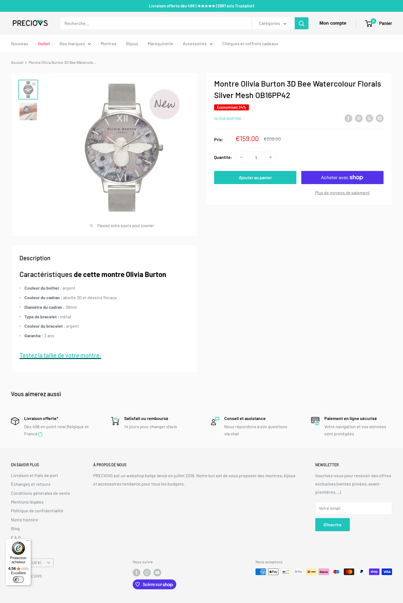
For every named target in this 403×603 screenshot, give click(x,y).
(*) (40, 433)
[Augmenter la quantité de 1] (270, 157)
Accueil (17, 62)
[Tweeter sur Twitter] (369, 118)
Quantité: (223, 157)
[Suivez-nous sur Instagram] (147, 572)
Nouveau (19, 43)
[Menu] (27, 542)
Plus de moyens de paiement (342, 192)
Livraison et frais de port (34, 475)
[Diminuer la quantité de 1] (241, 157)
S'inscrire (332, 524)
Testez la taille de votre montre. (60, 355)
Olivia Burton (227, 118)
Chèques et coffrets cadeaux (250, 43)
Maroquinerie (160, 43)
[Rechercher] (301, 23)
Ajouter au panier (255, 177)
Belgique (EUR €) (27, 562)
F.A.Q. (16, 537)
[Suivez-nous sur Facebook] (136, 572)
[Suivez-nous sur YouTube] (157, 572)
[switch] (18, 579)
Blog (15, 528)
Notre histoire (24, 519)
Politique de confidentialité (37, 510)
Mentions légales (27, 501)
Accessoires (195, 43)
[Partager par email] (380, 118)
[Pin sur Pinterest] (359, 118)
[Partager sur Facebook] (348, 118)
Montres (109, 43)
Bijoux (132, 43)
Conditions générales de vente (40, 493)
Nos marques (72, 43)
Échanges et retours (30, 484)
